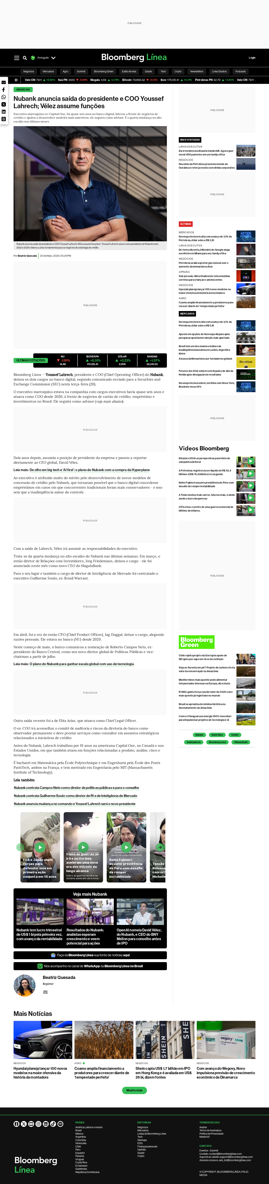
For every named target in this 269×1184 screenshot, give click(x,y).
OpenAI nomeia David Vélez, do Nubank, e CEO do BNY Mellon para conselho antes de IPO (139, 936)
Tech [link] (163, 71)
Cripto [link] (178, 71)
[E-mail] (45, 992)
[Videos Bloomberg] (217, 448)
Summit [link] (81, 71)
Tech (140, 1136)
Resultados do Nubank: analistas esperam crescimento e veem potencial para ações (85, 936)
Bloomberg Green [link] (103, 71)
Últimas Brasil (240, 742)
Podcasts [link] (241, 71)
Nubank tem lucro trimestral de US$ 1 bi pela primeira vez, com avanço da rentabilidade (39, 934)
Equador (80, 1152)
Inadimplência (194, 742)
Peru (77, 1149)
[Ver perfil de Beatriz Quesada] (28, 986)
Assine (203, 1127)
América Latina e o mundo (89, 1127)
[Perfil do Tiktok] (53, 1124)
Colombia (80, 1140)
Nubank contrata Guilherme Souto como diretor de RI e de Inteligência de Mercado (75, 796)
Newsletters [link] (196, 71)
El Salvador (81, 1165)
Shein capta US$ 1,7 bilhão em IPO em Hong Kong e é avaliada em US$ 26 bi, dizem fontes (164, 1072)
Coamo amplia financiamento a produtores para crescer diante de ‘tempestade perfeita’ (101, 1072)
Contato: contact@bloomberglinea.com (220, 1153)
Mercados (143, 1130)
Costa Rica (81, 1162)
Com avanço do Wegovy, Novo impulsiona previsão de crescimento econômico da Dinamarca (226, 1072)
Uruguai (79, 1159)
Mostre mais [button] (134, 1090)
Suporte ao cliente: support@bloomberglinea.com (226, 1156)
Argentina (80, 1136)
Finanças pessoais (147, 1146)
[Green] (217, 642)
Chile (78, 1146)
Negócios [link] (28, 71)
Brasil (78, 1130)
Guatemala (81, 1168)
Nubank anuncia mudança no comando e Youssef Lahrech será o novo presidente (74, 804)
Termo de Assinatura (210, 1130)
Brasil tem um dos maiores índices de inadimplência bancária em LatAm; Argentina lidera (204, 350)
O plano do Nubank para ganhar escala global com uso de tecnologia (82, 664)
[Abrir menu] (17, 57)
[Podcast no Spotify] (60, 1124)
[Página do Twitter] (24, 1124)
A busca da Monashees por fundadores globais (205, 358)
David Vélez (217, 735)
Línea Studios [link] (219, 71)
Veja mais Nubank (90, 894)
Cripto (140, 1156)
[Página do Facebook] (16, 1124)
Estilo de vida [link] (129, 71)
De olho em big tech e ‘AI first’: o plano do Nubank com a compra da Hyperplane (90, 470)
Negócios (23, 89)
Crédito (235, 735)
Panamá (79, 1156)
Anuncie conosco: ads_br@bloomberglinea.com (225, 1160)
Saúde (140, 1152)
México (79, 1133)
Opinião (141, 1149)
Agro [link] (65, 71)
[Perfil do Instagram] (38, 1124)
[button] (4, 82)
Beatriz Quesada (27, 255)
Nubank (199, 735)
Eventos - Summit (208, 1150)
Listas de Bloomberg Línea (151, 1133)
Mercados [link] (48, 71)
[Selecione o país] (53, 57)
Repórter (48, 984)
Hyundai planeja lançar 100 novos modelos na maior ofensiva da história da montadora (40, 1072)
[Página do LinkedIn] (46, 1124)
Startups (142, 1140)
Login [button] (252, 57)
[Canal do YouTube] (31, 1124)
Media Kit (204, 1136)
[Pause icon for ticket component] (16, 80)
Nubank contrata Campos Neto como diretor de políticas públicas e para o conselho (76, 788)
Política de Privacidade (211, 1133)
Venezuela (80, 1143)
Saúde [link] (148, 71)
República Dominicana (87, 1172)
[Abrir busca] (25, 57)
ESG (140, 1143)
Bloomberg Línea (217, 742)
